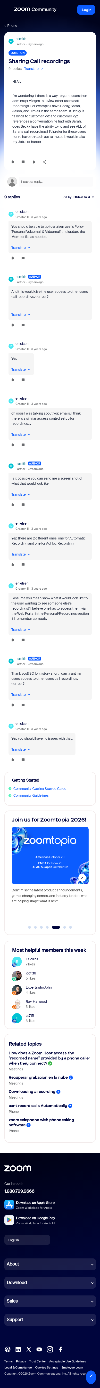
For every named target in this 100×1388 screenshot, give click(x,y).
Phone (12, 25)
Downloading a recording (32, 1091)
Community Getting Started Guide (39, 788)
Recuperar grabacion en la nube (38, 1077)
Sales (12, 1301)
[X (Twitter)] (28, 1349)
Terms (8, 1361)
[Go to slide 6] (62, 927)
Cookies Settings (46, 1367)
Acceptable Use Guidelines (67, 1361)
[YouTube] (39, 1349)
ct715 (30, 1015)
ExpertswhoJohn (39, 987)
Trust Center (37, 1361)
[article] (50, 235)
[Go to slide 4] (47, 927)
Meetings (16, 1069)
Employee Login (72, 1367)
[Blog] (7, 1349)
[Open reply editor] (50, 181)
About (13, 1264)
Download (17, 1282)
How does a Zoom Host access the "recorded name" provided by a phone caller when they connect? (49, 1058)
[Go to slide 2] (35, 927)
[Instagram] (50, 1349)
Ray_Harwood (36, 1001)
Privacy (21, 1361)
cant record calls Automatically (38, 1105)
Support (15, 1319)
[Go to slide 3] (41, 927)
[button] (7, 9)
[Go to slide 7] (70, 927)
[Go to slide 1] (29, 927)
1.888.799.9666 (19, 1191)
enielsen (22, 211)
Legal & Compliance (18, 1367)
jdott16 (31, 973)
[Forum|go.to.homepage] (35, 10)
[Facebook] (60, 1349)
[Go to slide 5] (53, 927)
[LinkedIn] (18, 1349)
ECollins (32, 959)
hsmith (21, 39)
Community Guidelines (31, 795)
